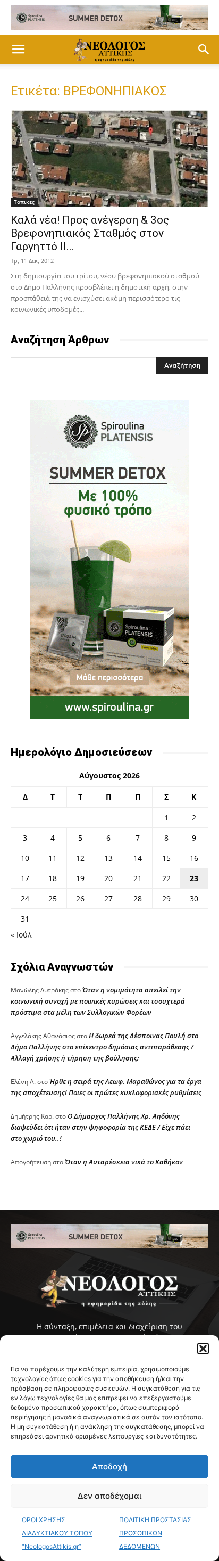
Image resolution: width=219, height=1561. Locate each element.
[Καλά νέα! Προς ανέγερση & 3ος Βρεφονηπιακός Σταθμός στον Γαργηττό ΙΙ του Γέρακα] (109, 158)
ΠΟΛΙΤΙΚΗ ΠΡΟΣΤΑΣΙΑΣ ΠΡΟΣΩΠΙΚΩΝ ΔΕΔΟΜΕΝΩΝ (155, 1533)
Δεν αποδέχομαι (109, 1496)
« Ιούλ (21, 935)
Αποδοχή (109, 1466)
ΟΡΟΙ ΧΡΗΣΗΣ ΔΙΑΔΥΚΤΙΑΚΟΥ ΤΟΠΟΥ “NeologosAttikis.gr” (57, 1533)
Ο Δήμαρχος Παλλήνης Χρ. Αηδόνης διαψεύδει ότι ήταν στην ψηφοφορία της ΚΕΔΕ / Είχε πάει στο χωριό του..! (100, 1127)
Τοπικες (24, 202)
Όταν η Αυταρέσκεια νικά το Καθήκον (124, 1161)
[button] (203, 1348)
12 (80, 858)
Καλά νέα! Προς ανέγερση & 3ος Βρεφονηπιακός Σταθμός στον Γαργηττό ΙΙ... (90, 233)
